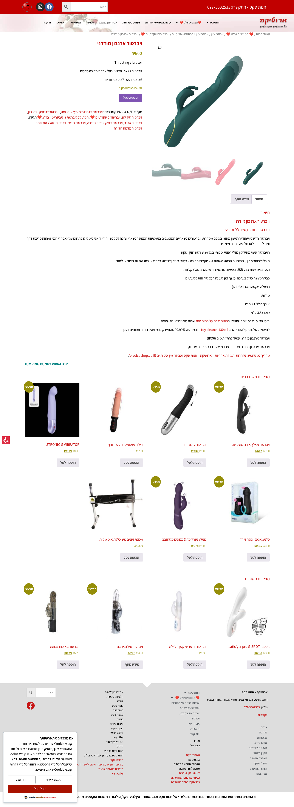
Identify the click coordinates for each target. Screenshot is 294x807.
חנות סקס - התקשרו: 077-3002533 (236, 7)
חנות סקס (215, 22)
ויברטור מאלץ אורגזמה (51, 122)
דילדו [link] (120, 701)
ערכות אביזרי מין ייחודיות (158, 22)
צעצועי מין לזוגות (131, 22)
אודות (263, 727)
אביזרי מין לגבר (114, 742)
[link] (30, 706)
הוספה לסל (130, 97)
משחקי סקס (193, 755)
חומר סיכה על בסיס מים (212, 321)
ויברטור (90, 22)
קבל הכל (40, 789)
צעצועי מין (194, 759)
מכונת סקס (116, 760)
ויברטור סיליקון (132, 117)
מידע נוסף (132, 664)
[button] (66, 7)
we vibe (118, 737)
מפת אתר (261, 774)
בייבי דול (195, 745)
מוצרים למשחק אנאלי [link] (110, 769)
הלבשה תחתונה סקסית (186, 764)
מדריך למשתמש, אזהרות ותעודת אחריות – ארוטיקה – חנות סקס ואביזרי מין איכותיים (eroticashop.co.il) (199, 355)
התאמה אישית (55, 779)
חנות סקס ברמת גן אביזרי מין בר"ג (103, 755)
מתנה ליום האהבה (189, 768)
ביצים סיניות (116, 724)
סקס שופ (262, 715)
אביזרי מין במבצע (108, 22)
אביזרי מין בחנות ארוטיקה (185, 777)
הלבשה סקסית (115, 697)
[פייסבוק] (49, 6)
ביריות (119, 719)
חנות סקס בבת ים (113, 751)
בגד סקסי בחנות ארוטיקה (185, 782)
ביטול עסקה (260, 763)
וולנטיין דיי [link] (117, 773)
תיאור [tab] (259, 199)
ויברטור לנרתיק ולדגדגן (43, 112)
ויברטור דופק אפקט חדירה (105, 122)
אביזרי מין (76, 22)
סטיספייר (118, 710)
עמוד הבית (263, 34)
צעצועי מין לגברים (189, 773)
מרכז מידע (260, 743)
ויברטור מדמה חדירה (128, 128)
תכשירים (61, 22)
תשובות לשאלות (258, 748)
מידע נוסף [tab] (242, 199)
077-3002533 (252, 707)
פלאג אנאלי (116, 733)
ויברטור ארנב (133, 122)
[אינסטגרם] (40, 6)
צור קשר (47, 22)
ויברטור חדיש (77, 122)
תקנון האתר (260, 753)
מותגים (263, 732)
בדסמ (119, 746)
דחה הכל (22, 779)
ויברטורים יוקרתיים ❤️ (155, 34)
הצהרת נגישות (258, 768)
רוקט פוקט (117, 728)
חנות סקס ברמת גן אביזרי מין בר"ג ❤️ (63, 117)
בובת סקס (117, 706)
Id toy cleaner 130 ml (212, 329)
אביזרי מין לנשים (114, 692)
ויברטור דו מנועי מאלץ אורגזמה (82, 112)
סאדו (197, 741)
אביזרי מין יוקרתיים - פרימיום (190, 34)
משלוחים (262, 737)
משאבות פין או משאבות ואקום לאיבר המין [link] (99, 764)
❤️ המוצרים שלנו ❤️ (190, 22)
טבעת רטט (117, 715)
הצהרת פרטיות (258, 758)
